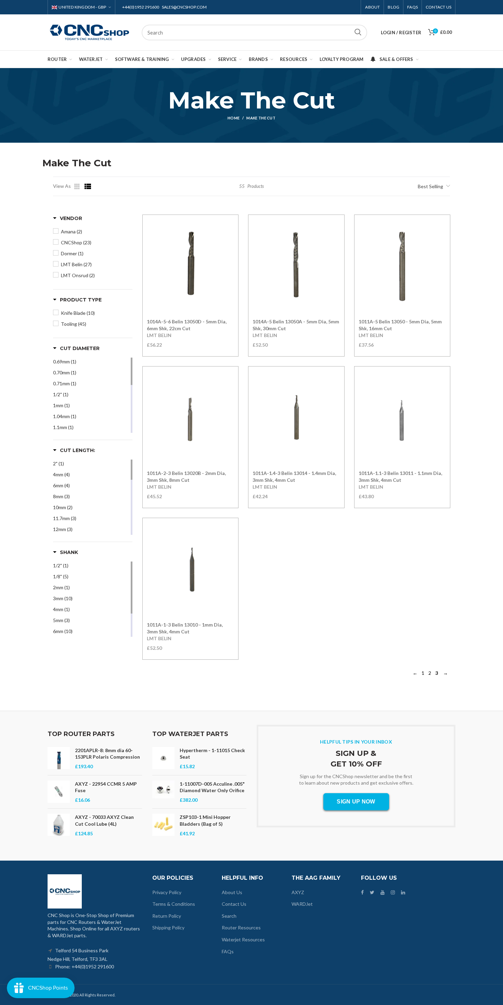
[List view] (88, 186)
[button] (67, 218)
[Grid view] (77, 186)
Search (357, 32)
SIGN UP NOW (356, 801)
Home (234, 118)
